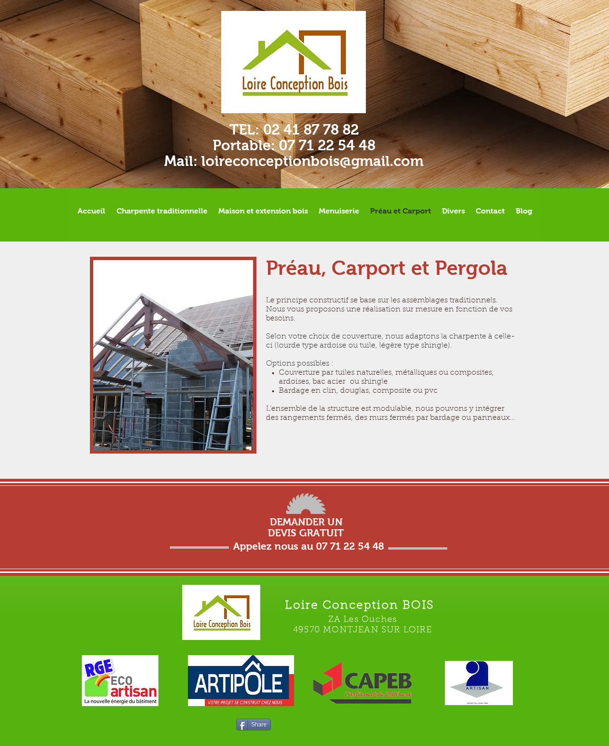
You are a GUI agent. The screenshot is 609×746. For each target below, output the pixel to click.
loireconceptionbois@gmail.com (312, 161)
